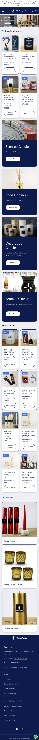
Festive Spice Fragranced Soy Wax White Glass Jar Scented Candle (10, 352)
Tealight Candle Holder (14, 584)
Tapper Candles (11, 541)
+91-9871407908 (20, 658)
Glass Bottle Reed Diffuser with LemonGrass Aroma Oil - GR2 (28, 434)
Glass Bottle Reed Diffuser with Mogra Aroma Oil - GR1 (9, 475)
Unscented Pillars (11, 628)
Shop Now (13, 159)
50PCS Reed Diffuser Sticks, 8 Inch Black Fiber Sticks (9, 392)
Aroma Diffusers (10, 693)
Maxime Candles (16, 738)
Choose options (10, 113)
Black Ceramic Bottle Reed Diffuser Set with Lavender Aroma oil (28, 352)
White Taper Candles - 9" (8, 432)
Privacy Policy (9, 711)
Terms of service (10, 715)
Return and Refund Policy (13, 706)
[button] (2, 10)
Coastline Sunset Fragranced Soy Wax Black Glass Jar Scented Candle (28, 57)
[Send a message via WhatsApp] (35, 736)
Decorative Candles (11, 684)
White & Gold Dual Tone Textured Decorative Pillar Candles (10, 98)
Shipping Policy (9, 720)
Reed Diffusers (9, 688)
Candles (7, 679)
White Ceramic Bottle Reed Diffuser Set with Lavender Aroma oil (28, 475)
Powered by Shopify (25, 738)
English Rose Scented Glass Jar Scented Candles (28, 97)
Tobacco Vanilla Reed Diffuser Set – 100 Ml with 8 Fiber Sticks (10, 57)
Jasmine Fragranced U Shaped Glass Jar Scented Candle (28, 391)
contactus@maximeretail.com (15, 667)
